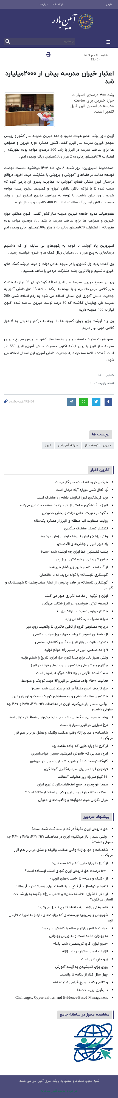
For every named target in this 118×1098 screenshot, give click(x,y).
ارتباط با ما (58, 4)
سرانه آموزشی (68, 445)
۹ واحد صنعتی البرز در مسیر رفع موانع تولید (76, 649)
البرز (48, 445)
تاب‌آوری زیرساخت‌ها (92, 990)
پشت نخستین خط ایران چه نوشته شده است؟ (74, 551)
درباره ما (43, 4)
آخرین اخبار (100, 470)
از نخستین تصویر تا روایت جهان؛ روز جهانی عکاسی (70, 634)
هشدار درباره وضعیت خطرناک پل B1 (81, 611)
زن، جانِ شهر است (94, 959)
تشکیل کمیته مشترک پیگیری (85, 528)
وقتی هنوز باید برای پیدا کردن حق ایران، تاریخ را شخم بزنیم (64, 657)
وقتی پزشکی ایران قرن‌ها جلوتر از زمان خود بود (74, 536)
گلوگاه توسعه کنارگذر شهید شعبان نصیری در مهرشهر (69, 761)
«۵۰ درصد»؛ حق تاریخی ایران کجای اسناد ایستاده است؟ (66, 792)
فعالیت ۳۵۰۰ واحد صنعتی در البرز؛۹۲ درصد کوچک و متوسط (64, 680)
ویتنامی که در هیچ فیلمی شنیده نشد (80, 982)
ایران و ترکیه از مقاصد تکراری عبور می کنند (76, 595)
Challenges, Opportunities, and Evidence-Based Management (61, 997)
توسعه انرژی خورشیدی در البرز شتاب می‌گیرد (75, 603)
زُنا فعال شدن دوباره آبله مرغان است (81, 489)
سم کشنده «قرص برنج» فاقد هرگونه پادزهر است (72, 673)
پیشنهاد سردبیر (96, 817)
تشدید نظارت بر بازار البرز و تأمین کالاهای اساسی (71, 642)
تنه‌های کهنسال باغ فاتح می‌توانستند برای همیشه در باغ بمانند (62, 886)
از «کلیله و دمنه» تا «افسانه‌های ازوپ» (79, 878)
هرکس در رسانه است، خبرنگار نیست (81, 482)
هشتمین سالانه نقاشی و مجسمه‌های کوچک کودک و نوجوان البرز (60, 696)
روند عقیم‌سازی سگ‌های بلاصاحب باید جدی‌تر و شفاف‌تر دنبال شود (58, 717)
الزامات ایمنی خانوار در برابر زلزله (85, 951)
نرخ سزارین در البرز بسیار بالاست (84, 725)
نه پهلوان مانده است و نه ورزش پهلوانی (78, 936)
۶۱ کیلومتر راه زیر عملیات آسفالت (83, 776)
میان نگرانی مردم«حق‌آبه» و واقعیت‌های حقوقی (73, 800)
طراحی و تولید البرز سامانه (59, 1091)
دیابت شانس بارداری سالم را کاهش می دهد (75, 928)
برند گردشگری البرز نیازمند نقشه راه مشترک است (72, 497)
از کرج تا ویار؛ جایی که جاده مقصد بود (80, 745)
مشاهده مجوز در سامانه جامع (84, 1014)
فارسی (109, 4)
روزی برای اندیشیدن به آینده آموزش (81, 966)
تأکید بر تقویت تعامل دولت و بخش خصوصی (75, 513)
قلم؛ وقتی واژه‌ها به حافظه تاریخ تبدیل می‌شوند (73, 907)
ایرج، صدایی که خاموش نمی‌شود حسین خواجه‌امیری (69, 753)
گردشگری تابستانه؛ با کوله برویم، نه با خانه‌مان (74, 574)
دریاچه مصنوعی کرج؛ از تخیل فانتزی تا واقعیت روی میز (67, 626)
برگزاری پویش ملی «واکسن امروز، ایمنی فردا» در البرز (69, 665)
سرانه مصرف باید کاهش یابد (86, 619)
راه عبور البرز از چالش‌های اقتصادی (82, 544)
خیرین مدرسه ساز (98, 445)
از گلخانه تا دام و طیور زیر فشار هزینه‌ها (78, 567)
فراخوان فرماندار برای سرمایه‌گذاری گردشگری (76, 769)
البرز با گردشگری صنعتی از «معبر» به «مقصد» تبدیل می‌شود (63, 505)
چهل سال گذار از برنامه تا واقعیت (84, 974)
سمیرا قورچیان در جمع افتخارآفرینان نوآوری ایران (72, 784)
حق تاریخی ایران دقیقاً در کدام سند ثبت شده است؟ (70, 688)
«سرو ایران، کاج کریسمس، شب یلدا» (80, 943)
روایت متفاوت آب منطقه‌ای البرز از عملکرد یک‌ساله (71, 520)
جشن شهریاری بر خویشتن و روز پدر (82, 559)
